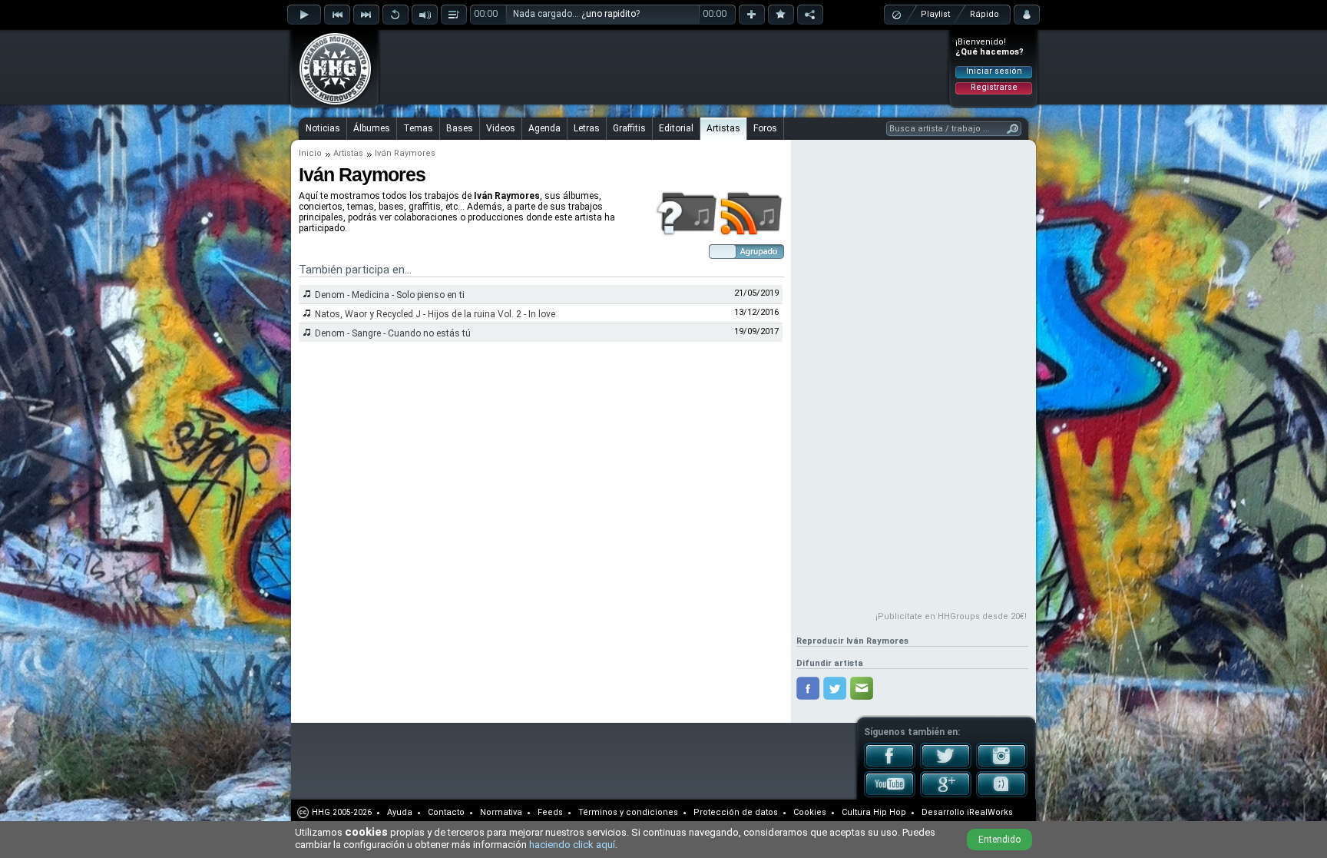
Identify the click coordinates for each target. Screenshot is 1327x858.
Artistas (723, 128)
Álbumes (371, 128)
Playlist (935, 14)
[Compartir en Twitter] (834, 688)
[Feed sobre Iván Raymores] (751, 233)
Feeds (550, 812)
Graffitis (629, 128)
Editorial (676, 128)
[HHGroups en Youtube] (889, 794)
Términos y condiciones (628, 812)
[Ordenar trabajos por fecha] (746, 255)
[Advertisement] (664, 66)
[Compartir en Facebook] (807, 688)
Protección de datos (735, 812)
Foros (765, 128)
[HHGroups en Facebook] (889, 765)
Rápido (984, 14)
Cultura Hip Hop (874, 812)
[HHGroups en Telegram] (1002, 794)
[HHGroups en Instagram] (1002, 765)
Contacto (446, 812)
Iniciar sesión (994, 71)
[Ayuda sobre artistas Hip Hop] (686, 233)
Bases (459, 128)
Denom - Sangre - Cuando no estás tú (393, 333)
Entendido (999, 839)
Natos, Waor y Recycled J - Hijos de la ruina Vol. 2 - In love (435, 314)
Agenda (544, 128)
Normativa (501, 812)
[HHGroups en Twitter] (945, 765)
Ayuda (399, 812)
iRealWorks (990, 812)
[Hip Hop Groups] (330, 103)
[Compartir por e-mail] (861, 688)
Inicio (310, 153)
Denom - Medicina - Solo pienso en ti (390, 295)
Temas (418, 128)
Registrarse (994, 87)
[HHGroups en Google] (945, 794)
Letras (587, 128)
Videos (500, 128)
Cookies (809, 812)
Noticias (323, 128)
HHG (321, 812)
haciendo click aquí (572, 844)
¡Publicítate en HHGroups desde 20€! (951, 616)
